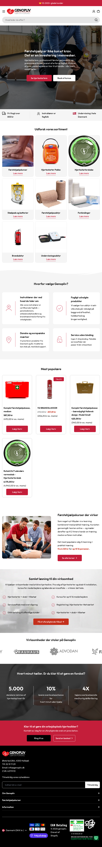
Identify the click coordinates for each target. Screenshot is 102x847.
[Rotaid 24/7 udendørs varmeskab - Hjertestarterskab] (17, 453)
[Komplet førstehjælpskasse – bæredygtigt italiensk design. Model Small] (84, 390)
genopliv (62, 828)
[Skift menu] (3, 11)
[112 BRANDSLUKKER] (50, 390)
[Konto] (93, 11)
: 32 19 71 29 (10, 764)
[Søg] (96, 20)
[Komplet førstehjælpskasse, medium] (17, 390)
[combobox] (51, 20)
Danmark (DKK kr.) (15, 830)
